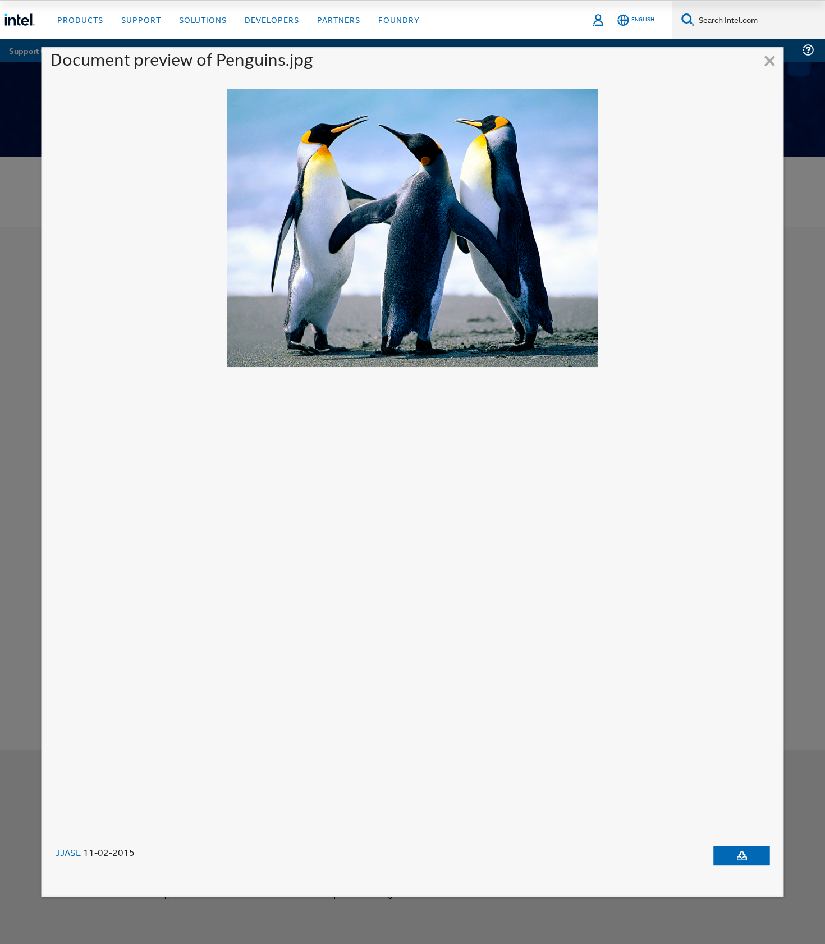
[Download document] (742, 855)
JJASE (68, 852)
